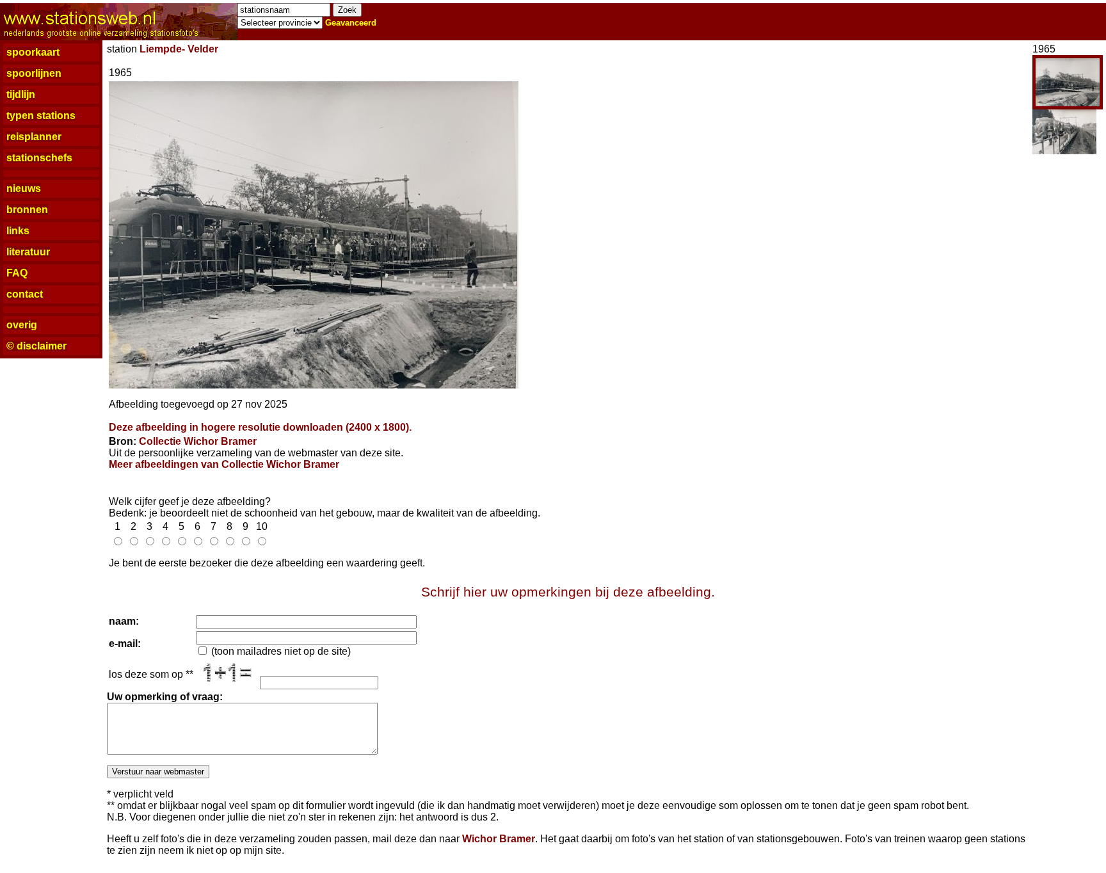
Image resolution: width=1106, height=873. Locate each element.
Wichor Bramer (498, 838)
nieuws (23, 188)
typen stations (41, 115)
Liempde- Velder (179, 49)
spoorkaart (33, 52)
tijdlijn (20, 94)
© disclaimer (36, 345)
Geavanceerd (350, 23)
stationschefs (39, 157)
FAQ (17, 273)
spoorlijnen (33, 73)
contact (24, 294)
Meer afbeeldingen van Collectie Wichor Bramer (224, 464)
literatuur (28, 251)
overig (21, 324)
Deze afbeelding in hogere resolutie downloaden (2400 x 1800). (260, 427)
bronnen (27, 209)
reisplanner (33, 136)
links (17, 230)
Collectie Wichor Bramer (198, 441)
